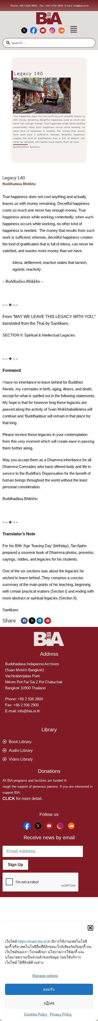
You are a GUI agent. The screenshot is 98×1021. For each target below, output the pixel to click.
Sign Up (15, 865)
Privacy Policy (61, 1014)
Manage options (45, 976)
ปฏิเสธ (49, 1003)
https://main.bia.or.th (34, 941)
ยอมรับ (49, 989)
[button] (90, 927)
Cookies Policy (35, 1014)
